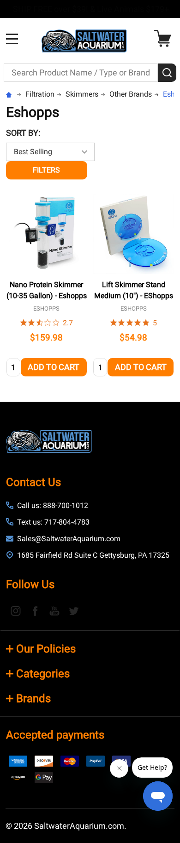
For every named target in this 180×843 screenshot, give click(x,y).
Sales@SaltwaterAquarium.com (68, 538)
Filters (46, 170)
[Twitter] (74, 610)
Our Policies (46, 648)
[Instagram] (15, 610)
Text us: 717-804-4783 (53, 522)
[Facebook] (35, 610)
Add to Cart (53, 367)
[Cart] (165, 38)
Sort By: (23, 133)
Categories (43, 673)
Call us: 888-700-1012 (52, 505)
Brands (33, 698)
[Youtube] (54, 610)
